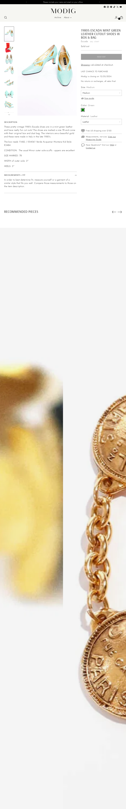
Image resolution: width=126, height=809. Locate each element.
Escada (84, 41)
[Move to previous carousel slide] (114, 212)
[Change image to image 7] (9, 104)
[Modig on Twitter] (117, 7)
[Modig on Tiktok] (114, 7)
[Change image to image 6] (9, 93)
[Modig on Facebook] (105, 7)
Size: (88, 87)
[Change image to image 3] (9, 59)
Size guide (89, 98)
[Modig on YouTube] (121, 7)
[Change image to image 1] (9, 34)
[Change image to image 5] (9, 82)
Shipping (85, 64)
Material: (89, 116)
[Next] (99, 2)
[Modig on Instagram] (108, 7)
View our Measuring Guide (101, 138)
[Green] (83, 110)
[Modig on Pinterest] (111, 7)
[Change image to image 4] (9, 70)
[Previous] (26, 2)
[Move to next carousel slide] (120, 212)
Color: (87, 105)
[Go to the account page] (115, 17)
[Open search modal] (5, 17)
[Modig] (63, 11)
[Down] (9, 114)
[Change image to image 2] (9, 48)
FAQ (112, 144)
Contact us (90, 147)
